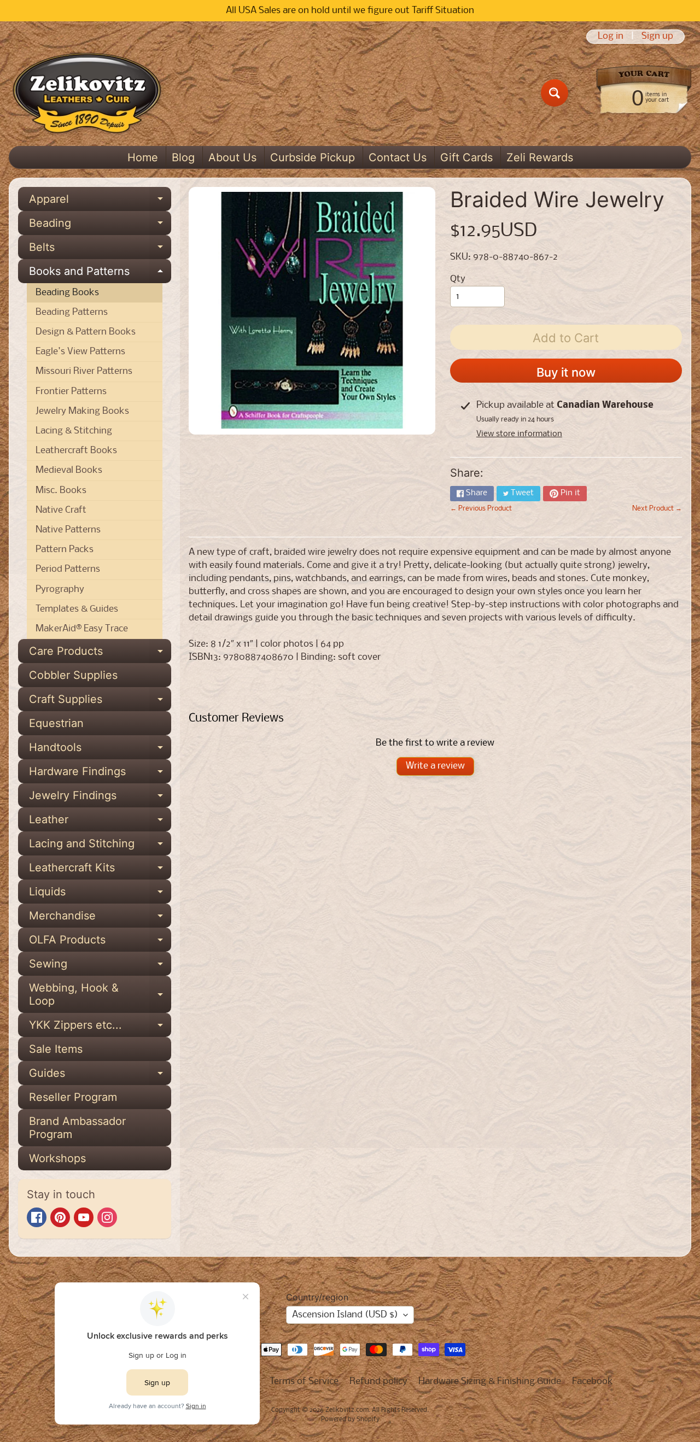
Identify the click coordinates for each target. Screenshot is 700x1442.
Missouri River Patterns (84, 371)
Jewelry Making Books (82, 411)
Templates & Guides (77, 609)
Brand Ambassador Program (77, 1128)
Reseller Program (73, 1097)
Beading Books (67, 293)
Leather (100, 822)
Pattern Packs (65, 549)
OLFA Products (100, 942)
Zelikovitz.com (347, 1410)
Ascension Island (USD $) (345, 1315)
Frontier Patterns (71, 391)
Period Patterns (68, 569)
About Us (232, 157)
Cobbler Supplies (73, 675)
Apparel (100, 201)
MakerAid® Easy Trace (82, 629)
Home (142, 157)
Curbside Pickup (312, 157)
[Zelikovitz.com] (87, 93)
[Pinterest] (60, 1217)
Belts (100, 250)
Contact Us (398, 157)
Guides (100, 1075)
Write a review (435, 766)
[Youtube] (84, 1217)
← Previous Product (481, 508)
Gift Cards (466, 157)
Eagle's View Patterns (80, 352)
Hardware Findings (100, 774)
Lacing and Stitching (100, 846)
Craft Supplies (100, 702)
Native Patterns (68, 530)
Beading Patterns (72, 312)
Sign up (657, 36)
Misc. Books (61, 490)
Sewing (100, 966)
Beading (100, 225)
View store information (519, 434)
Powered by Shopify (350, 1419)
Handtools (100, 750)
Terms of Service (304, 1381)
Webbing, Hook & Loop (100, 995)
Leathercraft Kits (100, 870)
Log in (610, 36)
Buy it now (566, 372)
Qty (457, 279)
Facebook (592, 1381)
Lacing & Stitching (74, 431)
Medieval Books (69, 470)
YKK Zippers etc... (100, 1027)
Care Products (100, 653)
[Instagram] (107, 1217)
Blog (183, 157)
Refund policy (378, 1381)
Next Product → (657, 508)
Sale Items (56, 1049)
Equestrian (56, 723)
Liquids (100, 894)
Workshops (57, 1158)
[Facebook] (36, 1217)
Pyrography (60, 589)
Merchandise (100, 918)
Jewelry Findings (100, 798)
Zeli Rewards (539, 157)
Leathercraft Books (76, 451)
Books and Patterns (100, 274)
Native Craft (61, 510)
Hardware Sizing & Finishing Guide (489, 1381)
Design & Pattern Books (86, 332)
